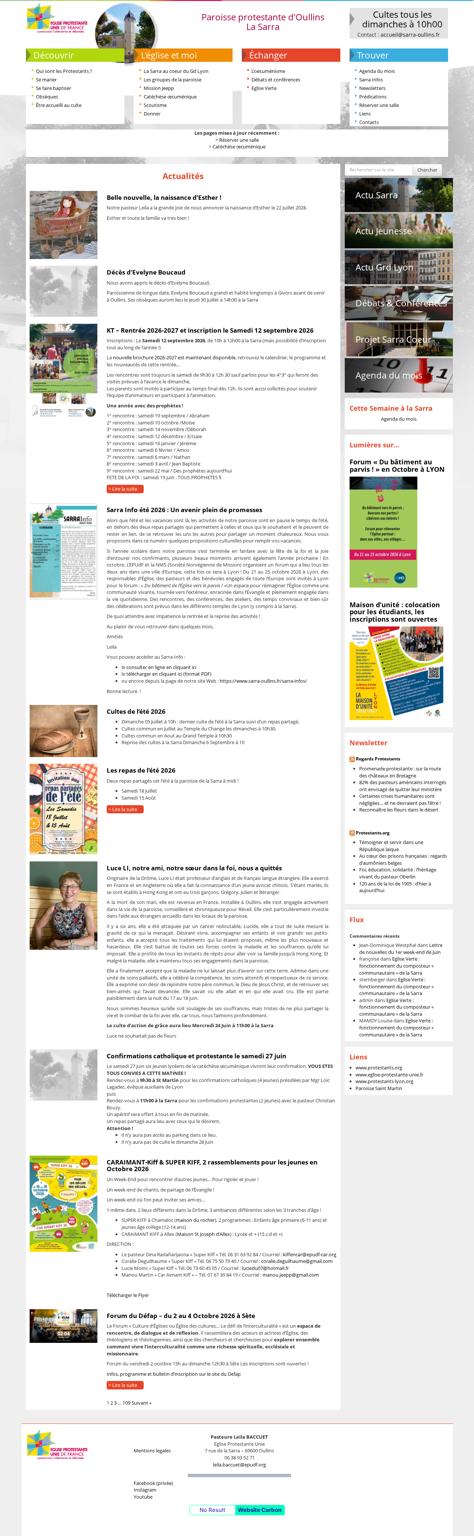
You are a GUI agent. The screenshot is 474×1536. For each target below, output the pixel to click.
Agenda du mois (377, 71)
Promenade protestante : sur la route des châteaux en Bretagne (400, 772)
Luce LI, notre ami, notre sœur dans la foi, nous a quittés (194, 868)
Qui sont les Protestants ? (64, 71)
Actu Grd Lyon (385, 267)
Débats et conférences (275, 79)
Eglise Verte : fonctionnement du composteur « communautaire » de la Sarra (396, 965)
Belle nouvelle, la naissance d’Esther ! (164, 197)
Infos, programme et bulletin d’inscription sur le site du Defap (174, 1374)
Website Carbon (259, 1509)
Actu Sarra (377, 195)
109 (126, 1402)
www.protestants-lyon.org (384, 1081)
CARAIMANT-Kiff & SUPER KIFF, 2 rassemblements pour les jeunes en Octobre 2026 (212, 1165)
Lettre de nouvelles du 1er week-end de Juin (401, 948)
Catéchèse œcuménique (170, 96)
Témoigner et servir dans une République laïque (391, 846)
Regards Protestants (378, 759)
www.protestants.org (379, 1067)
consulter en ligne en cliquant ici (161, 667)
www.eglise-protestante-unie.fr (389, 1074)
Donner (152, 113)
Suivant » (141, 1402)
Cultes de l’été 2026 (136, 711)
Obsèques (47, 96)
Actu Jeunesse (384, 231)
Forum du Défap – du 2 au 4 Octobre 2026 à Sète (181, 1315)
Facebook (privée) (153, 1483)
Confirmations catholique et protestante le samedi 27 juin (196, 1056)
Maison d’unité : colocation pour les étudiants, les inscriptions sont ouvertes (395, 612)
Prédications (373, 96)
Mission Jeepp (159, 88)
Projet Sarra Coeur (393, 339)
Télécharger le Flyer (128, 1295)
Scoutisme (155, 105)
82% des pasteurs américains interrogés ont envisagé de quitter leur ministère (402, 786)
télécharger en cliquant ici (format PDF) (168, 673)
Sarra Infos (371, 79)
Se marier (46, 79)
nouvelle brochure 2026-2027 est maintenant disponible (174, 357)
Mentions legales (152, 1450)
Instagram (145, 1489)
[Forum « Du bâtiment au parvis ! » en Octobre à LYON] (383, 531)
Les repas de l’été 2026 (141, 770)
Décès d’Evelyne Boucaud (146, 272)
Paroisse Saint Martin (379, 1088)
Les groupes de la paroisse (172, 79)
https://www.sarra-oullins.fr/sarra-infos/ (263, 681)
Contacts (369, 122)
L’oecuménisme (268, 71)
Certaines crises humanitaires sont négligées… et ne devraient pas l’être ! (400, 799)
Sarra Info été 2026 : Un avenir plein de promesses (184, 509)
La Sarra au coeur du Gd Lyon (176, 71)
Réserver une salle (379, 105)
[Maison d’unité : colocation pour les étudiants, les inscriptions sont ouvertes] (396, 672)
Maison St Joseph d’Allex (203, 1234)
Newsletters (372, 88)
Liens (365, 113)
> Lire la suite (123, 488)
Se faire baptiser (53, 88)
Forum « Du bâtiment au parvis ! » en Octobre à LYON (397, 465)
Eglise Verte (264, 88)
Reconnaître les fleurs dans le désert (398, 809)
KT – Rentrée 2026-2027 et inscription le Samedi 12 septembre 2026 (210, 330)
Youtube (143, 1496)
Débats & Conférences (401, 303)
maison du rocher (195, 1220)
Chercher (427, 170)
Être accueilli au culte (58, 105)
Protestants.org (373, 833)
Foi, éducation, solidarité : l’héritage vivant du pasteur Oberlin (397, 873)
